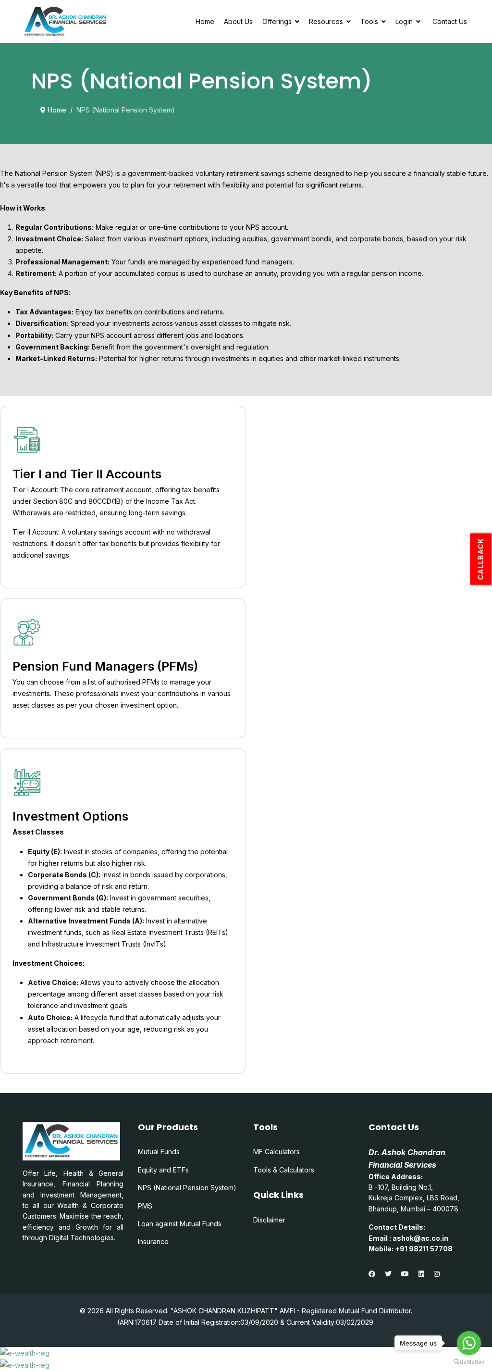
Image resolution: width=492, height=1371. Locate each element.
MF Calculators (276, 1151)
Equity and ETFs (163, 1170)
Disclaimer (269, 1220)
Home (205, 21)
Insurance (153, 1241)
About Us (238, 21)
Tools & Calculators (283, 1170)
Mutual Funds (159, 1151)
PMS (145, 1206)
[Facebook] (372, 1274)
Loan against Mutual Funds (179, 1224)
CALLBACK (480, 559)
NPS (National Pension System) (187, 1188)
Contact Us (449, 21)
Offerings (277, 21)
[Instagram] (437, 1274)
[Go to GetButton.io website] (469, 1361)
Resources (326, 21)
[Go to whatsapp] (469, 1343)
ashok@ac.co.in (420, 1238)
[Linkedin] (421, 1274)
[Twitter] (388, 1274)
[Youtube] (405, 1274)
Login (404, 21)
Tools (369, 21)
